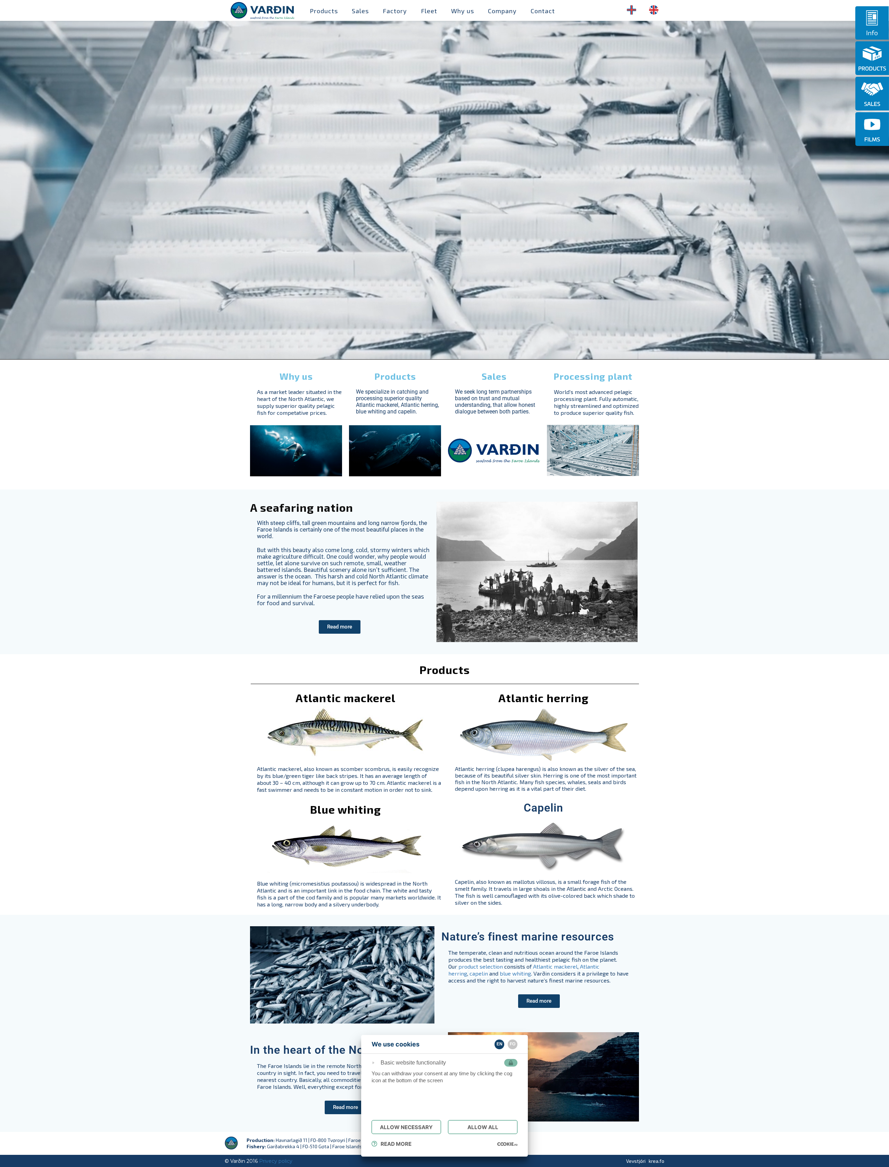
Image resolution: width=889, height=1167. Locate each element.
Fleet (429, 11)
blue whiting (515, 973)
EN (499, 1044)
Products (324, 11)
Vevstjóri (636, 1161)
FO (512, 1044)
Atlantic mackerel (555, 966)
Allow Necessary (406, 1127)
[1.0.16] (507, 1143)
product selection (480, 966)
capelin (479, 973)
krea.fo (656, 1161)
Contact (543, 11)
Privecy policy (275, 1161)
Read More (396, 1144)
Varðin (258, 11)
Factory (395, 11)
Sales (360, 11)
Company (502, 11)
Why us (462, 11)
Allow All (482, 1127)
